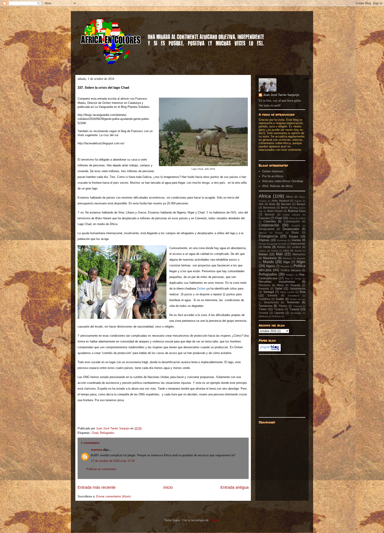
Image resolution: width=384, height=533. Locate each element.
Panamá (284, 266)
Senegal (268, 292)
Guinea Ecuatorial (268, 244)
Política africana (291, 270)
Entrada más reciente (97, 487)
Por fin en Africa (272, 176)
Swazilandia (271, 302)
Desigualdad (266, 228)
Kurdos (281, 246)
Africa (265, 196)
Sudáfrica (264, 299)
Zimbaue (276, 316)
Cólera (302, 218)
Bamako (286, 204)
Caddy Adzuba (291, 214)
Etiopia (293, 236)
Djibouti (262, 232)
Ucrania (263, 312)
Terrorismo (265, 306)
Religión (290, 275)
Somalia (272, 295)
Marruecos (298, 254)
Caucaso (264, 218)
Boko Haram (275, 210)
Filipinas (264, 240)
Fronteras (282, 240)
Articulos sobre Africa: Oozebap (282, 181)
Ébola (295, 232)
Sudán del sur (297, 299)
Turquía (294, 309)
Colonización (292, 221)
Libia (286, 250)
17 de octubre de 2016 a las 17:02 (113, 461)
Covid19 (295, 225)
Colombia (270, 221)
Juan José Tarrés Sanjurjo (113, 428)
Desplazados (291, 229)
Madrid (298, 250)
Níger (301, 262)
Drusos (278, 232)
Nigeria (270, 266)
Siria (302, 292)
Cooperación (269, 225)
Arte (261, 204)
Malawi (263, 254)
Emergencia (268, 236)
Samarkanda (297, 288)
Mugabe (301, 258)
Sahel (278, 288)
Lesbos (296, 246)
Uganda (279, 312)
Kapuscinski (298, 243)
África (289, 196)
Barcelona (269, 207)
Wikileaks (263, 316)
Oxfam (201, 288)
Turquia (279, 309)
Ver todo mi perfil (269, 105)
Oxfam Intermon (272, 171)
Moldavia (287, 258)
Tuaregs (297, 306)
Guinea (296, 240)
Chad (95, 432)
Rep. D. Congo (293, 278)
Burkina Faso (296, 211)
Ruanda (295, 285)
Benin (284, 207)
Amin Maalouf (280, 200)
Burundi (269, 214)
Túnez (263, 309)
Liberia (274, 250)
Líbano (262, 250)
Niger (286, 262)
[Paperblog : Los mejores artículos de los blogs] (270, 350)
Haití (284, 244)
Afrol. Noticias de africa (277, 186)
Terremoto (293, 302)
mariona (96, 449)
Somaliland (293, 295)
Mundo (268, 262)
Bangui (301, 204)
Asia (272, 204)
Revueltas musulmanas (277, 281)
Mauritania (269, 258)
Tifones (282, 305)
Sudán (280, 299)
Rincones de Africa (271, 285)
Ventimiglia (295, 313)
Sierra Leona (287, 292)
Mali (279, 254)
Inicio (168, 487)
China (292, 218)
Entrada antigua (234, 487)
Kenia (267, 247)
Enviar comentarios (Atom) (113, 496)
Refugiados (107, 432)
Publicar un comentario (101, 469)
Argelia (298, 201)
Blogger (214, 520)
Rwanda (264, 288)
